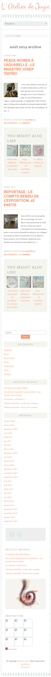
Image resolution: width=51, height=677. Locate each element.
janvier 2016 (9, 465)
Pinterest (19, 534)
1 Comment (24, 123)
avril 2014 (8, 497)
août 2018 (8, 433)
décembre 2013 (10, 509)
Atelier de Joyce (23, 661)
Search (25, 337)
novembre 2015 (10, 473)
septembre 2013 (11, 521)
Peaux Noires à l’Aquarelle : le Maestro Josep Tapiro (19, 67)
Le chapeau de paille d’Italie (15, 388)
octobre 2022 (9, 421)
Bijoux (6, 354)
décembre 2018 (10, 429)
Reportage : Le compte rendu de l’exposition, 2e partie (21, 198)
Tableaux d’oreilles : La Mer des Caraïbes (21, 403)
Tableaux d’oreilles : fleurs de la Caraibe (21, 407)
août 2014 (8, 485)
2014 (13, 36)
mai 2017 (7, 445)
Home (7, 36)
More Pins (12, 649)
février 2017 (9, 449)
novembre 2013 (10, 513)
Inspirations (9, 366)
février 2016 (9, 461)
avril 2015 (8, 481)
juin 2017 (7, 441)
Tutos (6, 370)
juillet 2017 (8, 437)
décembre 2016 (10, 453)
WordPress (25, 664)
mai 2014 (7, 493)
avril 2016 (8, 457)
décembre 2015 (10, 469)
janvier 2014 (9, 505)
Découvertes (10, 123)
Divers (6, 362)
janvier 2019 (9, 425)
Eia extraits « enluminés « (15, 399)
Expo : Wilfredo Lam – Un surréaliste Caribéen (25, 166)
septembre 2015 (11, 477)
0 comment (24, 254)
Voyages (7, 374)
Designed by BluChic (25, 667)
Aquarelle (30, 119)
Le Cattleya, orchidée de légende (38, 162)
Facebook (12, 534)
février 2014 (9, 501)
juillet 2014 (8, 489)
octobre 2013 (9, 517)
